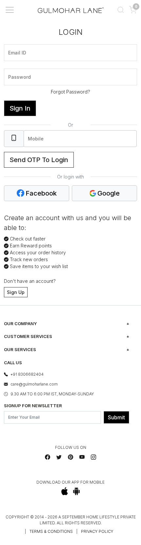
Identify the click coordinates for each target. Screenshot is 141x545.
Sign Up (16, 292)
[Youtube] (82, 457)
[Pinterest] (70, 457)
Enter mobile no (42, 129)
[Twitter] (59, 457)
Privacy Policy (97, 531)
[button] (120, 10)
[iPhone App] (64, 491)
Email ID (15, 43)
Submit (116, 417)
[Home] (70, 9)
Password (17, 68)
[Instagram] (93, 457)
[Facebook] (47, 457)
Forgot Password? (70, 91)
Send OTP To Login (39, 160)
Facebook (41, 193)
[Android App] (76, 491)
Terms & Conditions (51, 531)
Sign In (20, 108)
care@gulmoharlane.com (34, 384)
